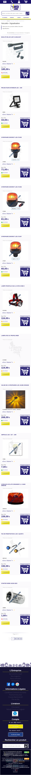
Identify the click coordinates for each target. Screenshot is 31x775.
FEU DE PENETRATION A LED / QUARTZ (12, 534)
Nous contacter (15, 678)
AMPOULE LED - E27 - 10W (8, 434)
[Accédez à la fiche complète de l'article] (15, 51)
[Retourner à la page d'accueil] (15, 7)
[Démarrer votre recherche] (27, 13)
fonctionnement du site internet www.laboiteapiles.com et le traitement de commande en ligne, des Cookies (12, 753)
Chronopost (15, 707)
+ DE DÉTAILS (5, 76)
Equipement (26, 17)
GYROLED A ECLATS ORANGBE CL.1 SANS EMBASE (13, 485)
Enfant (19, 17)
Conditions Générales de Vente (15, 692)
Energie (12, 17)
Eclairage (4, 17)
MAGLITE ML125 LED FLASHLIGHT (11, 37)
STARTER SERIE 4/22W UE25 (9, 583)
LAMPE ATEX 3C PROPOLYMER (10, 335)
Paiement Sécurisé (15, 695)
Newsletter (15, 681)
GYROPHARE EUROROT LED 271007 (11, 236)
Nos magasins (15, 676)
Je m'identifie (15, 726)
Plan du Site (16, 699)
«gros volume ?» (8, 64)
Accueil (8, 20)
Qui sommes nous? (15, 674)
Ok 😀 (27, 752)
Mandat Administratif (15, 697)
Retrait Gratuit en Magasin (15, 709)
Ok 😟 (27, 758)
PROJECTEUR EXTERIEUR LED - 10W (11, 87)
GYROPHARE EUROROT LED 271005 (11, 137)
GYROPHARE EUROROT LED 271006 (11, 187)
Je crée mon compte (15, 734)
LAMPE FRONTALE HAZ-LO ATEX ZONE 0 (12, 286)
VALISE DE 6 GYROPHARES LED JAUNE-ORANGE (15, 385)
